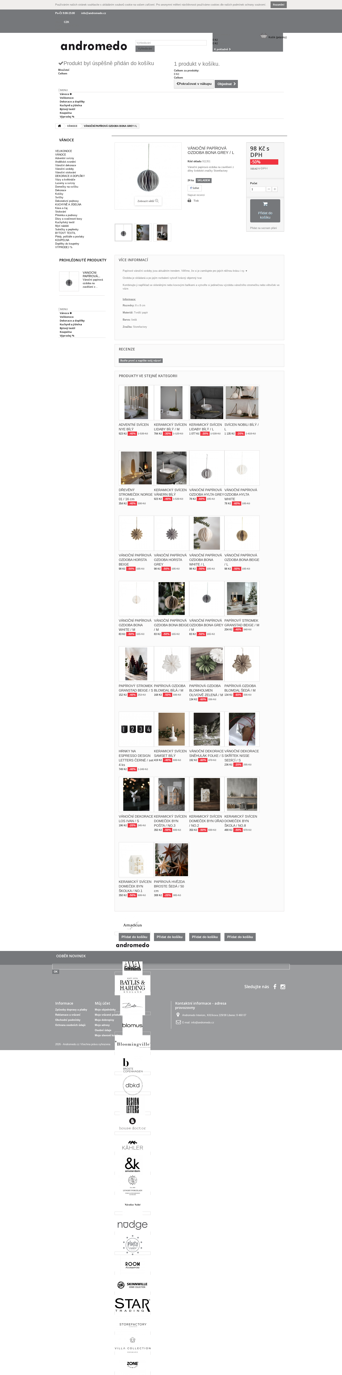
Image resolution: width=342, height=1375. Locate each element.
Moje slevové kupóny (108, 1035)
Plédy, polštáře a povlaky (69, 236)
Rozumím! (278, 4)
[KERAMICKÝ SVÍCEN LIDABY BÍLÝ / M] (171, 402)
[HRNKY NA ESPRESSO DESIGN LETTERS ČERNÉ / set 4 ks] (136, 729)
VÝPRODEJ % (63, 247)
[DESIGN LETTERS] (133, 1113)
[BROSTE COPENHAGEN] (133, 1073)
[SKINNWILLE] (133, 1293)
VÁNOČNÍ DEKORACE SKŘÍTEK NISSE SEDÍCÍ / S (241, 755)
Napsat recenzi (196, 195)
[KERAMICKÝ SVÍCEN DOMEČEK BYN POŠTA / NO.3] (171, 794)
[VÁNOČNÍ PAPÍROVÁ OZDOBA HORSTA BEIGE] (136, 533)
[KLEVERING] (133, 1173)
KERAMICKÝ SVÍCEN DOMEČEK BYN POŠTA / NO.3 (170, 821)
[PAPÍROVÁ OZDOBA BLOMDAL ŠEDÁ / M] (242, 663)
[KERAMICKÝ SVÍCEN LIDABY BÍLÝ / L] (206, 402)
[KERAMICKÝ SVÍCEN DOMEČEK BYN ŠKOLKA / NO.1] (136, 859)
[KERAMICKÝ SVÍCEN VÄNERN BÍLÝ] (171, 468)
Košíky (59, 193)
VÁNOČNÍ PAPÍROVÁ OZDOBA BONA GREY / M (206, 625)
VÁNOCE (60, 154)
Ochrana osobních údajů (70, 1025)
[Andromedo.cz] (93, 46)
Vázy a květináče (65, 179)
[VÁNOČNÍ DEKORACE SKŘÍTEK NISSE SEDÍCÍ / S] (242, 729)
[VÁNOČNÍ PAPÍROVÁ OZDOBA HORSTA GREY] (171, 533)
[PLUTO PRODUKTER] (133, 1253)
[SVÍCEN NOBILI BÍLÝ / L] (242, 402)
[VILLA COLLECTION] (133, 1353)
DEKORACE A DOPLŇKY (70, 176)
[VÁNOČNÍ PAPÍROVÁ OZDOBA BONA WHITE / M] (136, 598)
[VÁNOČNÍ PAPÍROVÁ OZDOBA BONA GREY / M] (206, 598)
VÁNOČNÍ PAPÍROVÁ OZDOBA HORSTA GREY (170, 559)
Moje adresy (102, 1025)
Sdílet (195, 188)
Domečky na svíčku (66, 186)
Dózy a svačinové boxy (68, 218)
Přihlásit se (61, 18)
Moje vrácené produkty (109, 1014)
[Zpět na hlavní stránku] (59, 126)
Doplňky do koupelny (67, 243)
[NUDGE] (133, 1233)
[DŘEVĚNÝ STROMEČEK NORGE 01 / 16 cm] (136, 468)
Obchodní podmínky (67, 1019)
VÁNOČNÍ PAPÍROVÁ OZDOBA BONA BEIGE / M (171, 625)
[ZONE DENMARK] (133, 1373)
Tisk (196, 200)
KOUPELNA (62, 240)
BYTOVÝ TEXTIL (65, 233)
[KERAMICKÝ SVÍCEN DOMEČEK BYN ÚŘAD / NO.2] (206, 794)
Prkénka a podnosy (66, 215)
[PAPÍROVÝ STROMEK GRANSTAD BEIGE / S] (136, 663)
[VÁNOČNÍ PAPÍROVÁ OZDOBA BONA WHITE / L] (206, 533)
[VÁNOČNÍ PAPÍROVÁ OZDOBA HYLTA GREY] (206, 468)
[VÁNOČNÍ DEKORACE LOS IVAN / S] (136, 794)
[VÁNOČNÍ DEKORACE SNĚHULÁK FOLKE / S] (206, 729)
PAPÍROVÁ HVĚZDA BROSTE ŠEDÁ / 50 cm (169, 886)
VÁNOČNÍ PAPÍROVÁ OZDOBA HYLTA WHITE (240, 494)
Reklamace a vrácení (67, 1014)
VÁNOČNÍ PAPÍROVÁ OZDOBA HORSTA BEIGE (135, 559)
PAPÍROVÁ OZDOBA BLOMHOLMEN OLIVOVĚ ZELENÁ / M (206, 690)
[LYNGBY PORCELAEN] (133, 1193)
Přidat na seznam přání (263, 228)
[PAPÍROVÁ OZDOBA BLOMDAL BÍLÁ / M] (171, 663)
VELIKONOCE (63, 151)
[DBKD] (133, 1093)
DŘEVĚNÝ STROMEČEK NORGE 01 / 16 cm (136, 494)
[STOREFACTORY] (133, 1333)
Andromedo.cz (71, 1044)
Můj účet (102, 1003)
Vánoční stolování (65, 172)
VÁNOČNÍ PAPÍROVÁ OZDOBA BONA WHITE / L (205, 559)
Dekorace (60, 190)
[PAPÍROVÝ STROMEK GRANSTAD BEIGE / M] (242, 598)
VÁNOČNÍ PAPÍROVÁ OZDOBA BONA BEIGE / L (241, 559)
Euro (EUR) (61, 29)
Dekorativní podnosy (67, 200)
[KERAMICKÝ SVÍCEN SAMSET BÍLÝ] (171, 729)
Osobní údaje (103, 1030)
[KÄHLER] (133, 1153)
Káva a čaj (61, 208)
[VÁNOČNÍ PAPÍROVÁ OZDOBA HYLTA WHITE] (242, 468)
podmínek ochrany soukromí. (249, 4)
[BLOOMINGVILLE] (133, 1053)
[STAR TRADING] (133, 1313)
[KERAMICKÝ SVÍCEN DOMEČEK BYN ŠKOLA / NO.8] (242, 794)
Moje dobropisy (104, 1019)
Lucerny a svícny (65, 183)
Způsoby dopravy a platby (71, 1009)
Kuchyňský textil (64, 222)
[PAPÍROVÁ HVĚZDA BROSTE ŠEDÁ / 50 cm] (171, 859)
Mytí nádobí (62, 225)
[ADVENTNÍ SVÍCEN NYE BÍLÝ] (136, 402)
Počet (253, 183)
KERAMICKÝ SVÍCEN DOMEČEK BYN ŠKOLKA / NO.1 (135, 886)
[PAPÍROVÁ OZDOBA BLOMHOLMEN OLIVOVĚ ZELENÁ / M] (206, 663)
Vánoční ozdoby (64, 168)
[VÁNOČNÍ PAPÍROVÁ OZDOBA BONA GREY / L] (123, 232)
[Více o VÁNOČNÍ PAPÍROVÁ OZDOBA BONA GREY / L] (69, 281)
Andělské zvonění (65, 161)
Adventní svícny (64, 158)
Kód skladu (194, 161)
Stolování (60, 211)
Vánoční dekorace (65, 165)
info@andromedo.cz (93, 13)
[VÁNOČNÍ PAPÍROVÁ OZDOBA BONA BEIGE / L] (242, 533)
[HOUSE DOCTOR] (133, 1133)
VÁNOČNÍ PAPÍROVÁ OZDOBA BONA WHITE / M (135, 625)
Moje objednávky (105, 1009)
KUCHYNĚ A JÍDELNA (68, 204)
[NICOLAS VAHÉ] (133, 1213)
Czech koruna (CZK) (67, 25)
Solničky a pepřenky (67, 229)
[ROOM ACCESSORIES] (133, 1273)
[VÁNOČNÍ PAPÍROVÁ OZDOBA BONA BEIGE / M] (171, 598)
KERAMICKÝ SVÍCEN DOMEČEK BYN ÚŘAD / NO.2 (206, 821)
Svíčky (59, 197)
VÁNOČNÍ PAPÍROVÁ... (91, 274)
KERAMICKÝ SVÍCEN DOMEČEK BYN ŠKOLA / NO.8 (240, 821)
